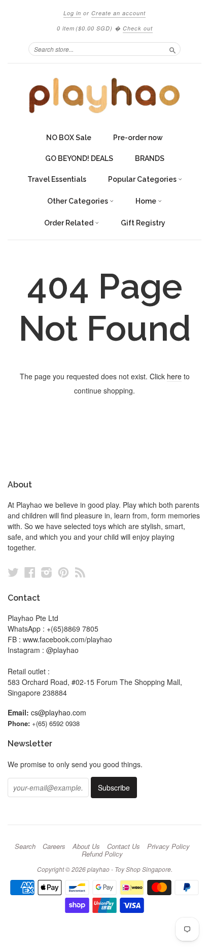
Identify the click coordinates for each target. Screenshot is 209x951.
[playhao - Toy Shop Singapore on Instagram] (46, 572)
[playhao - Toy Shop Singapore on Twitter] (13, 572)
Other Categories (78, 201)
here (174, 376)
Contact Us (123, 846)
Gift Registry (143, 223)
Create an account (118, 13)
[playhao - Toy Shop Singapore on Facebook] (30, 572)
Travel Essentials (56, 179)
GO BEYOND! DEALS (79, 158)
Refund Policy (102, 854)
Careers (54, 846)
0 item (85, 28)
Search (25, 846)
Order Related (69, 223)
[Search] (172, 49)
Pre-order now (138, 138)
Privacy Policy (168, 846)
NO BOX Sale (68, 138)
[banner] (104, 95)
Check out (138, 28)
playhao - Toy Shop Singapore (129, 869)
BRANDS (149, 158)
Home (146, 201)
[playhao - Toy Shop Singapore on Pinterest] (63, 572)
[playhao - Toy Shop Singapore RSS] (80, 572)
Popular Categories (143, 179)
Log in (72, 13)
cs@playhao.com (58, 712)
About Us (86, 846)
